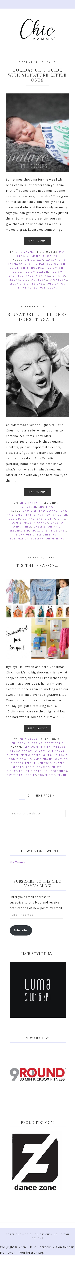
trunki (63, 775)
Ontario (58, 275)
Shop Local (58, 279)
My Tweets (18, 862)
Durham (29, 518)
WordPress (27, 1252)
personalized (17, 279)
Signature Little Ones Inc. (37, 534)
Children (34, 256)
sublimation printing (48, 538)
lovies (17, 522)
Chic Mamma (38, 29)
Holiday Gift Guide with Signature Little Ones (37, 75)
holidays (60, 755)
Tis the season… (37, 565)
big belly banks (53, 747)
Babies (29, 259)
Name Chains (43, 759)
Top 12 (31, 775)
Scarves (43, 767)
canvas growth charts (28, 751)
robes (30, 767)
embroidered (31, 755)
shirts (57, 767)
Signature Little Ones (27, 283)
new (28, 526)
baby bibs (30, 510)
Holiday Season (36, 271)
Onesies (39, 526)
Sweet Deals (54, 743)
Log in (42, 1252)
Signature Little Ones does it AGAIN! (37, 317)
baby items (24, 514)
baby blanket (49, 510)
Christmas (37, 263)
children (60, 514)
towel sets (46, 775)
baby (40, 259)
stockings (59, 771)
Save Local (38, 279)
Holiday (37, 267)
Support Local (45, 287)
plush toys (42, 763)
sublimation (19, 538)
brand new (42, 514)
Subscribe (21, 930)
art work (32, 747)
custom (53, 263)
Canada (51, 259)
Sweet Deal (15, 775)
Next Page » (44, 795)
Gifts (25, 267)
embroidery (46, 518)
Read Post (37, 241)
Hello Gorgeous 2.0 (43, 1247)
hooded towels (19, 759)
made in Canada (38, 275)
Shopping (50, 256)
